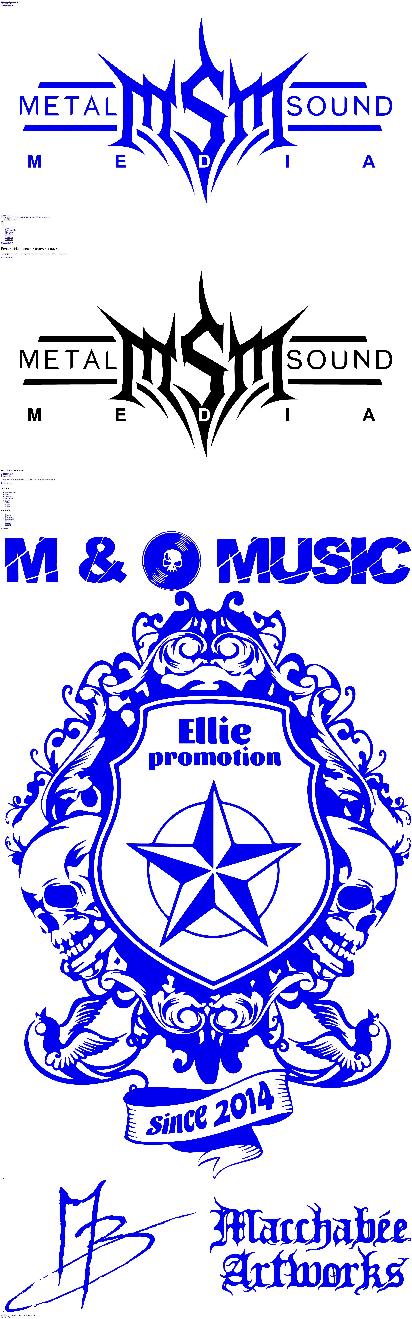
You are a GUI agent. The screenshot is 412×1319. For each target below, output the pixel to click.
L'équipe (38, 217)
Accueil (3, 217)
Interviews (8, 500)
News (7, 494)
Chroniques (22, 217)
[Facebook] (10, 6)
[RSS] (12, 6)
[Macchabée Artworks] (208, 1311)
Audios (7, 504)
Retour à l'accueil (7, 257)
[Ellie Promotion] (208, 1178)
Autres (7, 506)
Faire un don (7, 483)
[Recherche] (4, 219)
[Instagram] (8, 6)
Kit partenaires (10, 521)
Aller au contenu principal (9, 2)
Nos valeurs (46, 217)
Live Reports (30, 217)
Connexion (14, 219)
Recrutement (9, 519)
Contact (7, 523)
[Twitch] (2, 6)
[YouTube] (4, 6)
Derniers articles (12, 217)
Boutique (8, 525)
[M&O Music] (208, 590)
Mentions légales (6, 1317)
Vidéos (7, 502)
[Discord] (6, 6)
